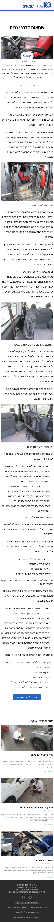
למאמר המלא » (47, 772)
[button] (6, 6)
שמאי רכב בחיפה (41, 677)
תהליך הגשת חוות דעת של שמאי (34, 687)
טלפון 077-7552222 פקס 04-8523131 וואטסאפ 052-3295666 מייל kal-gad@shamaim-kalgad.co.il (27, 889)
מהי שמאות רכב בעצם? (41, 755)
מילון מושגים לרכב (41, 672)
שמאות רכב (10, 97)
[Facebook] (30, 897)
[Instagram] (24, 897)
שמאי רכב (42, 595)
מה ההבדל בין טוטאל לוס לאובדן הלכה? (30, 682)
